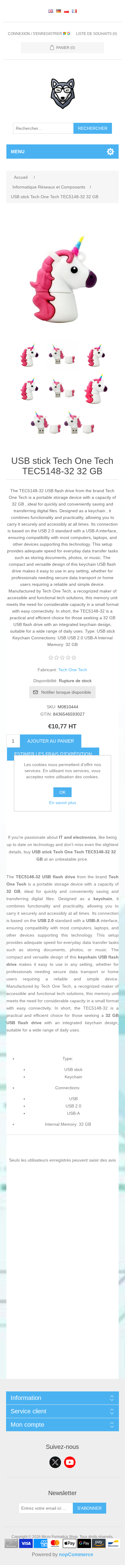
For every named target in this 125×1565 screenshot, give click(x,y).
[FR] (74, 11)
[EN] (50, 11)
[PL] (66, 11)
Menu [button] (18, 151)
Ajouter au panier (50, 741)
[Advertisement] (62, 1316)
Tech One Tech (72, 669)
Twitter (55, 1462)
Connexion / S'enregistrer (35, 34)
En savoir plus (62, 802)
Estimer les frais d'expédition (53, 754)
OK (62, 792)
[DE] (58, 11)
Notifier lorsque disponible (66, 692)
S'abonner (89, 1508)
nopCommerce (76, 1554)
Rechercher (92, 128)
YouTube (70, 1462)
